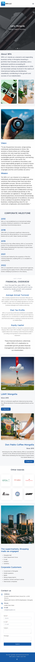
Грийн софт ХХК (21, 656)
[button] (17, 48)
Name (6, 615)
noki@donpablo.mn (9, 610)
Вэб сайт (11, 656)
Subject (6, 628)
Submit (17, 644)
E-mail (6, 622)
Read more (6, 409)
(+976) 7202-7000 (9, 605)
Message (6, 635)
